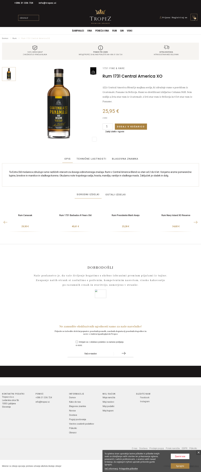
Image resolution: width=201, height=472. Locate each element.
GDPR (184, 448)
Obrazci (72, 432)
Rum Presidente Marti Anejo (126, 215)
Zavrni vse (180, 456)
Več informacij (111, 468)
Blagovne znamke (77, 406)
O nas (134, 448)
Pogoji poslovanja (77, 419)
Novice (72, 410)
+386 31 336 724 (23, 3)
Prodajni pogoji (156, 448)
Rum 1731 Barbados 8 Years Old (75, 215)
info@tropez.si (47, 3)
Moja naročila (109, 397)
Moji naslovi (108, 402)
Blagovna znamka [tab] (125, 158)
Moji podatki (108, 406)
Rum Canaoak (25, 215)
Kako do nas (75, 402)
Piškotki (73, 428)
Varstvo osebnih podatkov (81, 424)
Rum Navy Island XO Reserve (175, 215)
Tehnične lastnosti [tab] (91, 158)
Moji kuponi (108, 410)
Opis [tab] (67, 158)
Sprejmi (180, 465)
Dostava (73, 415)
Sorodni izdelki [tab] (88, 194)
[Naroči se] (123, 354)
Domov (72, 397)
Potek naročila (173, 448)
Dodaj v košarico (131, 126)
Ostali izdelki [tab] (115, 194)
